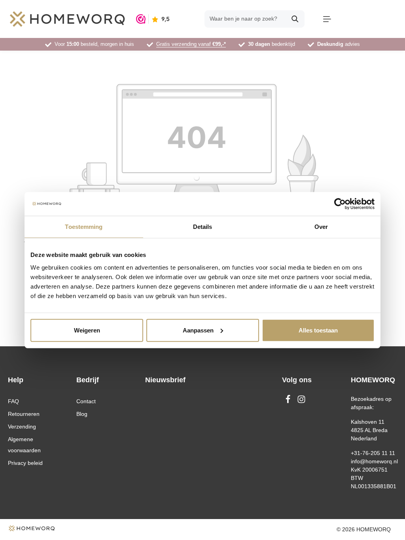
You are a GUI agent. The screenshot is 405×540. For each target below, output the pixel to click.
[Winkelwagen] (370, 18)
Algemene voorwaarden (24, 444)
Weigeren (87, 330)
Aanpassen (198, 330)
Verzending (22, 426)
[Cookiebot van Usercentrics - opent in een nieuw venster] (340, 204)
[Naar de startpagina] (67, 19)
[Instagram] (301, 401)
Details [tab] (202, 226)
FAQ (13, 401)
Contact (86, 401)
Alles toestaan (318, 330)
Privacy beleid (25, 463)
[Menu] (327, 18)
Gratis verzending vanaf (191, 44)
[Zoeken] (295, 19)
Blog (81, 414)
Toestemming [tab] (83, 226)
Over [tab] (321, 226)
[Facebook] (289, 401)
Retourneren (24, 414)
